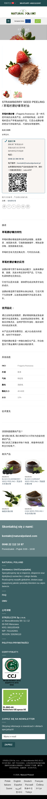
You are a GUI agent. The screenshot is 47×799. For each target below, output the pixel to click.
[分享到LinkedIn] (28, 206)
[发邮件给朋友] (18, 206)
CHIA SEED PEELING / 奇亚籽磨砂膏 (34, 512)
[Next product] (21, 35)
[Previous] (6, 67)
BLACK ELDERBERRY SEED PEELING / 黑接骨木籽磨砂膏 (12, 481)
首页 (20, 29)
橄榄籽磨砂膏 (7, 511)
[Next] (41, 67)
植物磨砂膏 (12, 201)
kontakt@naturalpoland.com (19, 536)
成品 (27, 29)
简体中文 (7, 3)
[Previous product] (26, 35)
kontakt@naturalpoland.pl (29, 163)
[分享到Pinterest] (23, 206)
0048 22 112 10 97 (13, 544)
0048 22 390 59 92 (16, 159)
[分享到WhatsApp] (4, 206)
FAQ (4, 595)
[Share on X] (14, 206)
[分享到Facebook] (9, 206)
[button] (8, 21)
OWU (4, 601)
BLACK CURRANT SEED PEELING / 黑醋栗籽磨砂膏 (35, 481)
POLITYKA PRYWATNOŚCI (15, 643)
